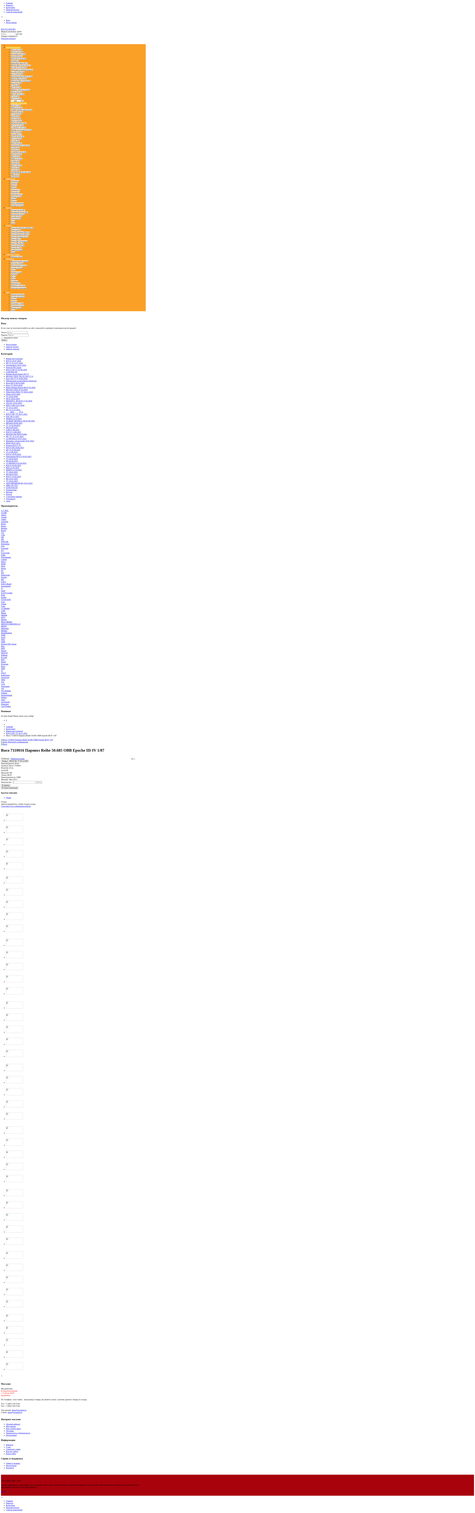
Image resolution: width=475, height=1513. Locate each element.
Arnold (4, 517)
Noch (3, 637)
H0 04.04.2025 (12, 461)
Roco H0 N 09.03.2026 (15, 383)
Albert (3, 515)
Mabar (3, 613)
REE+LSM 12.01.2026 (15, 405)
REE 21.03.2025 (12, 468)
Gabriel (4, 559)
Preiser (3, 651)
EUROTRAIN (12, 488)
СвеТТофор (6, 706)
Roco (3, 666)
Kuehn (3, 597)
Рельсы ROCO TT (13, 445)
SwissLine (5, 677)
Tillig (3, 680)
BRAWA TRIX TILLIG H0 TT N (19, 376)
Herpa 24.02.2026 (13, 394)
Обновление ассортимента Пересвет (21, 381)
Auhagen (4, 522)
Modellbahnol (6, 633)
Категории (10, 729)
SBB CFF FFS (12, 485)
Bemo (3, 524)
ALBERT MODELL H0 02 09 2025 (20, 421)
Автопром (5, 702)
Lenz (3, 602)
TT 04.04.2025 (12, 459)
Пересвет (5, 704)
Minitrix (4, 631)
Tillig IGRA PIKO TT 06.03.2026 (19, 392)
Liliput (3, 604)
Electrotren (5, 544)
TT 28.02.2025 (12, 472)
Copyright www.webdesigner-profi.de (16, 806)
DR (2, 539)
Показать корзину (8, 38)
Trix (2, 682)
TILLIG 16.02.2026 (14, 403)
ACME (4, 513)
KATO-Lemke (6, 593)
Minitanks (5, 628)
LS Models (5, 608)
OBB (3, 642)
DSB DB (4, 542)
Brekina (4, 528)
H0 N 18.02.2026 (13, 399)
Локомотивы (11, 490)
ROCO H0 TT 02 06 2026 (16, 370)
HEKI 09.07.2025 (13, 443)
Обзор (8, 798)
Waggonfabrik (6, 695)
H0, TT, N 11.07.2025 (15, 436)
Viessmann (5, 686)
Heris (3, 566)
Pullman (4, 655)
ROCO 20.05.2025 (13, 454)
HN (2, 573)
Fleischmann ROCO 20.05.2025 (18, 456)
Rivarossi (4, 664)
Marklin (4, 615)
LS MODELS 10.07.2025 (16, 439)
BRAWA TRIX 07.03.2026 (17, 390)
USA (3, 684)
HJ (2, 571)
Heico (3, 562)
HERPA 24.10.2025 (14, 419)
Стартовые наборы (14, 497)
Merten (4, 620)
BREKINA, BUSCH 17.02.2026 (19, 401)
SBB (3, 669)
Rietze (3, 662)
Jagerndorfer (6, 586)
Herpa (3, 568)
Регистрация (11, 344)
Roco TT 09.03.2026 (14, 385)
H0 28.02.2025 (12, 474)
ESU (3, 546)
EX (2, 551)
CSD (3, 535)
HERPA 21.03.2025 (14, 470)
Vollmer (4, 693)
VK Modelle (6, 691)
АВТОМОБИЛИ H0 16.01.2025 (19, 483)
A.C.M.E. (5, 511)
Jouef (3, 591)
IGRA (3, 582)
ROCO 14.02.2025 (13, 477)
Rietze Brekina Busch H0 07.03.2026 (20, 388)
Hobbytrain (5, 575)
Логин (3, 332)
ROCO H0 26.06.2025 (15, 448)
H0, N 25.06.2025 (13, 450)
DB (2, 537)
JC (2, 588)
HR (2, 580)
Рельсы (9, 494)
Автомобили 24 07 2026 (16, 365)
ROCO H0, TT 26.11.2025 (16, 414)
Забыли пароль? (12, 349)
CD (2, 533)
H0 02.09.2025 (12, 428)
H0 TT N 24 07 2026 (14, 363)
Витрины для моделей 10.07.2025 (20, 441)
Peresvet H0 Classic (14, 367)
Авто (8, 501)
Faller (3, 555)
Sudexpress (5, 675)
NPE (3, 640)
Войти (4, 340)
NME (3, 635)
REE (3, 660)
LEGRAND (6, 600)
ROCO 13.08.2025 (13, 432)
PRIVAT (4, 653)
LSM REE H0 (11, 372)
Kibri (3, 595)
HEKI (3, 564)
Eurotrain (4, 548)
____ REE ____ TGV (14, 412)
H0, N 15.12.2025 (13, 410)
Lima (3, 606)
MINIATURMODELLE (10, 624)
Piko (3, 646)
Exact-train (5, 553)
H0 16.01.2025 (12, 479)
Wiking (4, 697)
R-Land (4, 657)
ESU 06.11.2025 (12, 416)
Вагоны (9, 492)
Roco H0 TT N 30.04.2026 (16, 379)
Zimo (3, 700)
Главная (9, 727)
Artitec (3, 519)
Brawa (3, 526)
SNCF (3, 673)
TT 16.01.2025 (12, 481)
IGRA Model (6, 584)
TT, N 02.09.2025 (13, 425)
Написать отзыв (17, 759)
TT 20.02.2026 (12, 396)
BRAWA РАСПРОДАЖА (16, 434)
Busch (3, 531)
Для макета (10, 499)
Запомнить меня (11, 338)
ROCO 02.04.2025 (13, 465)
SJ (2, 671)
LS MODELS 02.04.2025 (16, 463)
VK (2, 689)
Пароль (4, 335)
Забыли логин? (12, 347)
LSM (3, 611)
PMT (3, 649)
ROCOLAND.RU (8, 29)
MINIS (4, 626)
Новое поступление (14, 359)
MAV (3, 617)
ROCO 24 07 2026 (13, 361)
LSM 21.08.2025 (12, 430)
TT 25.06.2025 (12, 452)
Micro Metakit (6, 622)
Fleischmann (6, 557)
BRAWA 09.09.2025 (14, 423)
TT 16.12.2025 (12, 408)
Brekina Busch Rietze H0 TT (17, 374)
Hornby (4, 577)
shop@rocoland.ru (19, 1410)
